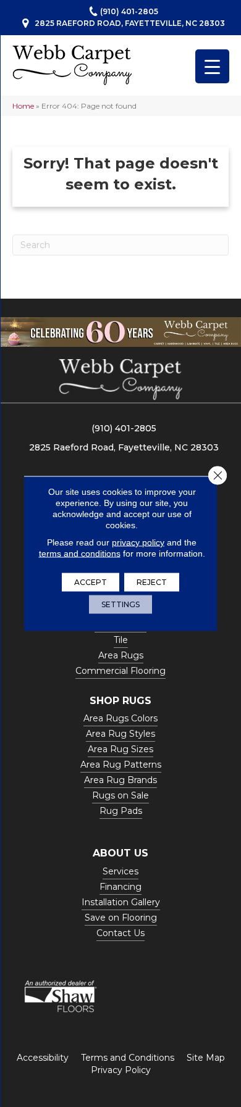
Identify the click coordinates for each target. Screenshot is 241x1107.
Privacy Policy (121, 1070)
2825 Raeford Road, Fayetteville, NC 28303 (130, 23)
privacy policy (138, 542)
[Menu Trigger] (212, 66)
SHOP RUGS (120, 701)
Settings (120, 604)
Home (23, 105)
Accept (90, 582)
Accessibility (43, 1057)
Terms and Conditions (127, 1057)
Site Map (206, 1057)
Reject (152, 582)
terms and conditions (79, 553)
